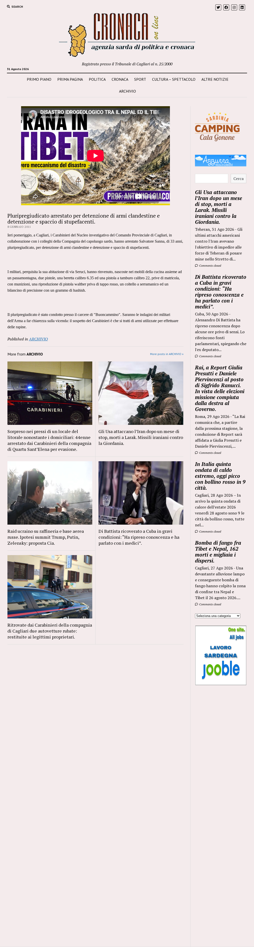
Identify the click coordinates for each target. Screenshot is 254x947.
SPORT (140, 79)
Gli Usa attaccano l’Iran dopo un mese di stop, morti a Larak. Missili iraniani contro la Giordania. (140, 437)
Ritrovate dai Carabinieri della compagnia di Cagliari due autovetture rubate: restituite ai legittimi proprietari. (49, 631)
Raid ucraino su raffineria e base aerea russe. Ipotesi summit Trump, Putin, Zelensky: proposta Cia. (45, 537)
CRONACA (120, 79)
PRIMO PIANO (39, 79)
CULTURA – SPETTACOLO (173, 79)
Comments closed (209, 265)
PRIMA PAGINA (70, 79)
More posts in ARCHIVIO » (167, 354)
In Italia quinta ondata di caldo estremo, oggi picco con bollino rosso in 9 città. (220, 476)
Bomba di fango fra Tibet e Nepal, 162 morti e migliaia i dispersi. (218, 551)
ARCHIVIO (127, 91)
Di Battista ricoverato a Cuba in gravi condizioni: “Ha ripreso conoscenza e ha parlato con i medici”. (138, 537)
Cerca (238, 178)
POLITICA (97, 79)
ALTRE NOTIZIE (214, 79)
